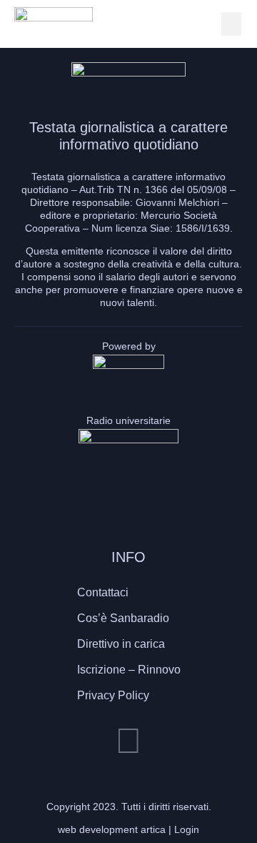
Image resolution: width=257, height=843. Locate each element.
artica (153, 829)
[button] (231, 24)
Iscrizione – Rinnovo (129, 670)
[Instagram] (128, 741)
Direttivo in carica (121, 644)
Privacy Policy (113, 695)
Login (186, 829)
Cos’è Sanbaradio (123, 618)
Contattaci (102, 592)
